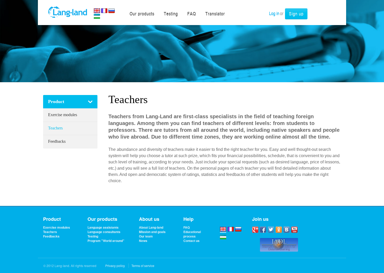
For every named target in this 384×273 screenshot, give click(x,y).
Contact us (191, 241)
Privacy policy (115, 265)
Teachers (55, 128)
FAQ (186, 227)
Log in (274, 13)
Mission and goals (152, 232)
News (143, 241)
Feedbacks (57, 141)
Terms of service (142, 265)
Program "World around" (106, 241)
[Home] (67, 11)
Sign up (296, 13)
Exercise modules (62, 114)
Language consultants (104, 232)
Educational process (192, 234)
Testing (93, 236)
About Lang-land (151, 227)
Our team (146, 236)
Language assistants (103, 227)
